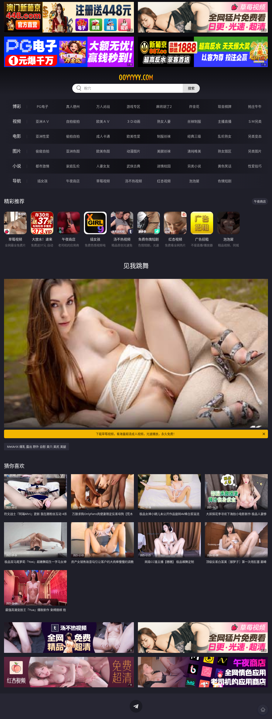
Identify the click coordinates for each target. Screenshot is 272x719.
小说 (17, 166)
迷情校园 (164, 166)
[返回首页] (263, 710)
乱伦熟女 (224, 136)
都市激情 (42, 166)
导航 (17, 181)
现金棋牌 (224, 106)
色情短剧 (224, 181)
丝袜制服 (194, 121)
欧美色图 (103, 151)
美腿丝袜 (164, 151)
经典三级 (194, 136)
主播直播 (224, 121)
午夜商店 (73, 181)
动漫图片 (133, 151)
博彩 (17, 106)
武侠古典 (133, 166)
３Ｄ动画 (133, 121)
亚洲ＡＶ (42, 121)
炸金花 (194, 106)
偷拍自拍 (73, 136)
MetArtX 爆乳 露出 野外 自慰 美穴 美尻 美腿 (36, 447)
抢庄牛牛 (255, 106)
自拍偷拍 (73, 121)
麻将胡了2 (164, 106)
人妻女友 (103, 166)
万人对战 (103, 106)
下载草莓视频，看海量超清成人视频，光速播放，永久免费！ (136, 434)
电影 (17, 136)
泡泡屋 (194, 181)
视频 (17, 121)
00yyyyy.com (136, 77)
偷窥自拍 (42, 151)
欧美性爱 (133, 136)
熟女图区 (224, 151)
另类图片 (255, 151)
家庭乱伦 (73, 166)
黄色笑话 (224, 166)
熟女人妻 (164, 121)
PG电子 (42, 106)
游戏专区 (133, 106)
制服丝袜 (164, 136)
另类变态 (255, 136)
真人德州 (73, 106)
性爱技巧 (255, 166)
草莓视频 (103, 181)
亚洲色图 (73, 151)
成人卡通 (103, 136)
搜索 (191, 88)
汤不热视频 (133, 181)
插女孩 (42, 181)
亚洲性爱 (42, 136)
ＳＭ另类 (255, 121)
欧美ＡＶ (103, 121)
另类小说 (194, 166)
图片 (17, 151)
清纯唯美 (194, 151)
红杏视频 (164, 181)
